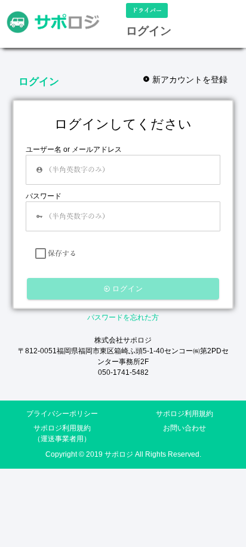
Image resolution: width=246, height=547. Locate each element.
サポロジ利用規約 (184, 414)
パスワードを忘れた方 (123, 317)
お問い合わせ (184, 428)
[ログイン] (53, 22)
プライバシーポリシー (62, 414)
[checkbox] (40, 253)
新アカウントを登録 (188, 79)
